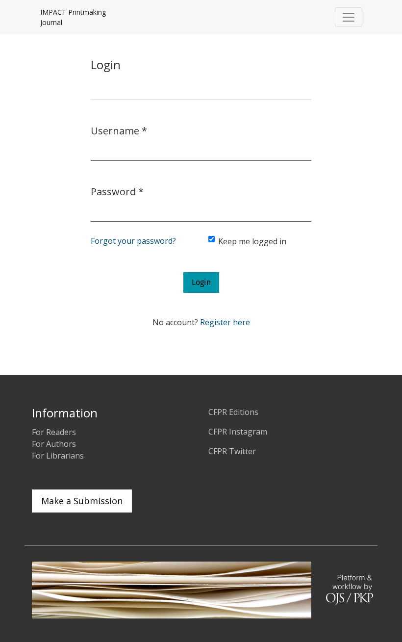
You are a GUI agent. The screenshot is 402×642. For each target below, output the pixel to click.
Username (119, 130)
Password (117, 191)
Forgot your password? (133, 240)
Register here (225, 322)
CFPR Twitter (232, 451)
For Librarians (58, 455)
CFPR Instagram (237, 431)
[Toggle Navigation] (348, 17)
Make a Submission (82, 501)
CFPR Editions (233, 412)
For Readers (54, 432)
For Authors (54, 443)
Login (201, 282)
